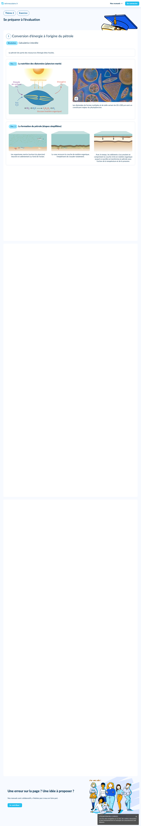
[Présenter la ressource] (130, 54)
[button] (70, 39)
